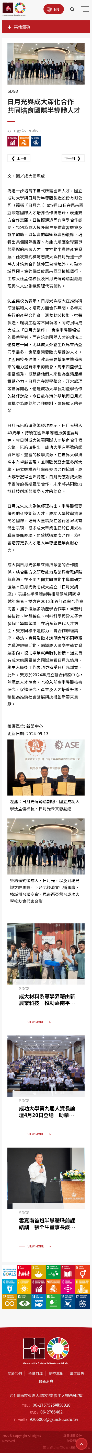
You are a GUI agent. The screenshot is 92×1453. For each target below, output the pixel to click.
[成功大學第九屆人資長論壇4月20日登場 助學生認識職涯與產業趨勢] (46, 1088)
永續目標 (35, 1373)
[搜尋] (72, 9)
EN (56, 9)
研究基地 (56, 1373)
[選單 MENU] (84, 10)
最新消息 (46, 1381)
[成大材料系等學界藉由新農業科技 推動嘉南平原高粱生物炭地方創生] (46, 976)
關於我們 (15, 1373)
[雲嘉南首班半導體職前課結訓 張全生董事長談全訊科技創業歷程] (46, 1201)
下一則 (72, 158)
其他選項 (22, 26)
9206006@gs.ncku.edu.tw (54, 1419)
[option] (46, 64)
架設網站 (73, 1440)
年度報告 (77, 1373)
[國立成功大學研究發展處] (14, 9)
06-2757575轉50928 (52, 1405)
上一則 (20, 158)
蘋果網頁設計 (72, 1435)
